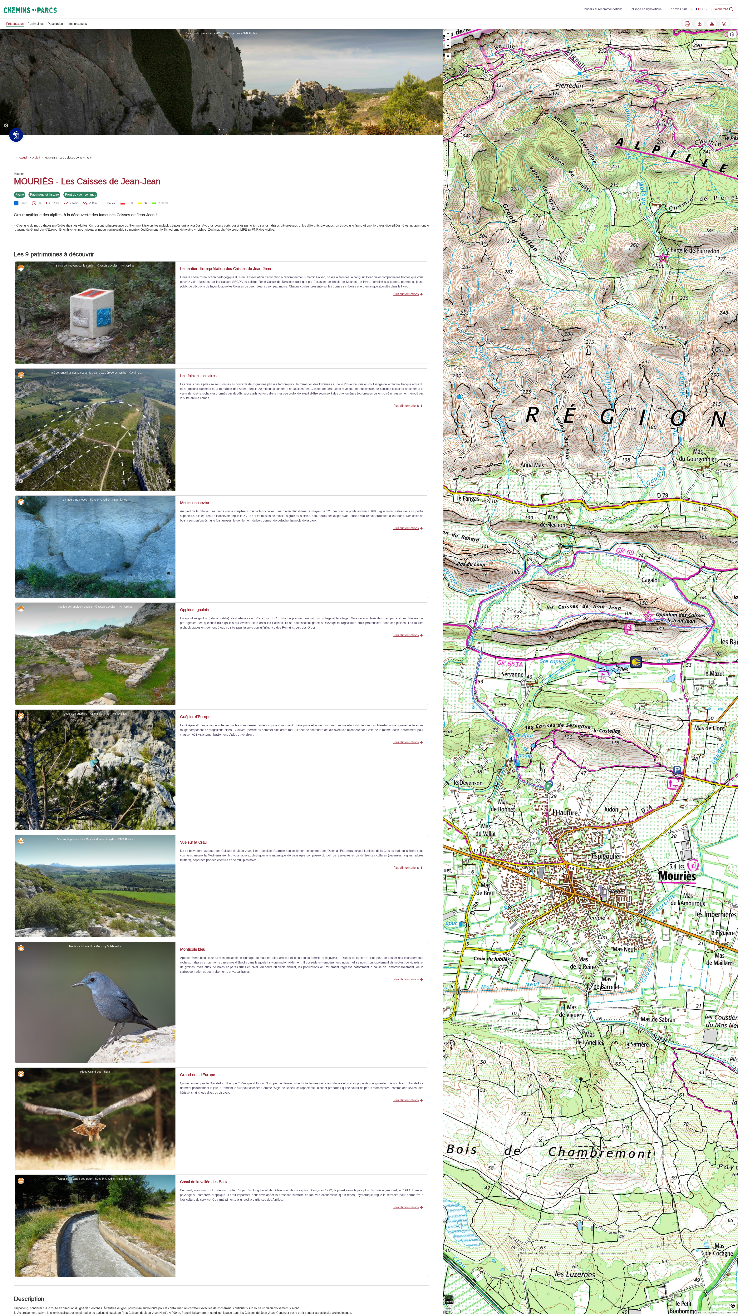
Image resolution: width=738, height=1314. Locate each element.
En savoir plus (678, 9)
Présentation (15, 23)
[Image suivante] (436, 82)
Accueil (23, 157)
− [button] (448, 39)
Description (55, 23)
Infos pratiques (77, 23)
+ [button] (448, 33)
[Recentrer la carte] (448, 56)
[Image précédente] (6, 82)
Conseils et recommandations (602, 9)
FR (702, 9)
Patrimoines (35, 23)
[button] (448, 45)
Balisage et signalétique (645, 9)
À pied (36, 157)
